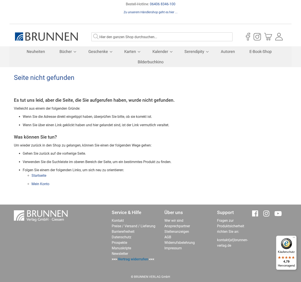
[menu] (150, 56)
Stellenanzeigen (176, 231)
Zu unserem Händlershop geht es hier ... (151, 12)
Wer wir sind (173, 220)
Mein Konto (40, 184)
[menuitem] (36, 51)
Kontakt (118, 220)
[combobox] (161, 36)
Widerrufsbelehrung (179, 243)
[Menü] (294, 238)
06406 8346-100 (162, 4)
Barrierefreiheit (123, 231)
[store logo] (46, 36)
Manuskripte (121, 248)
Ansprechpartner (177, 226)
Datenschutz (121, 237)
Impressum (173, 248)
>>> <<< (133, 259)
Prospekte (119, 243)
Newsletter (120, 254)
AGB (167, 237)
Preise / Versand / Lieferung (133, 226)
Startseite (39, 175)
